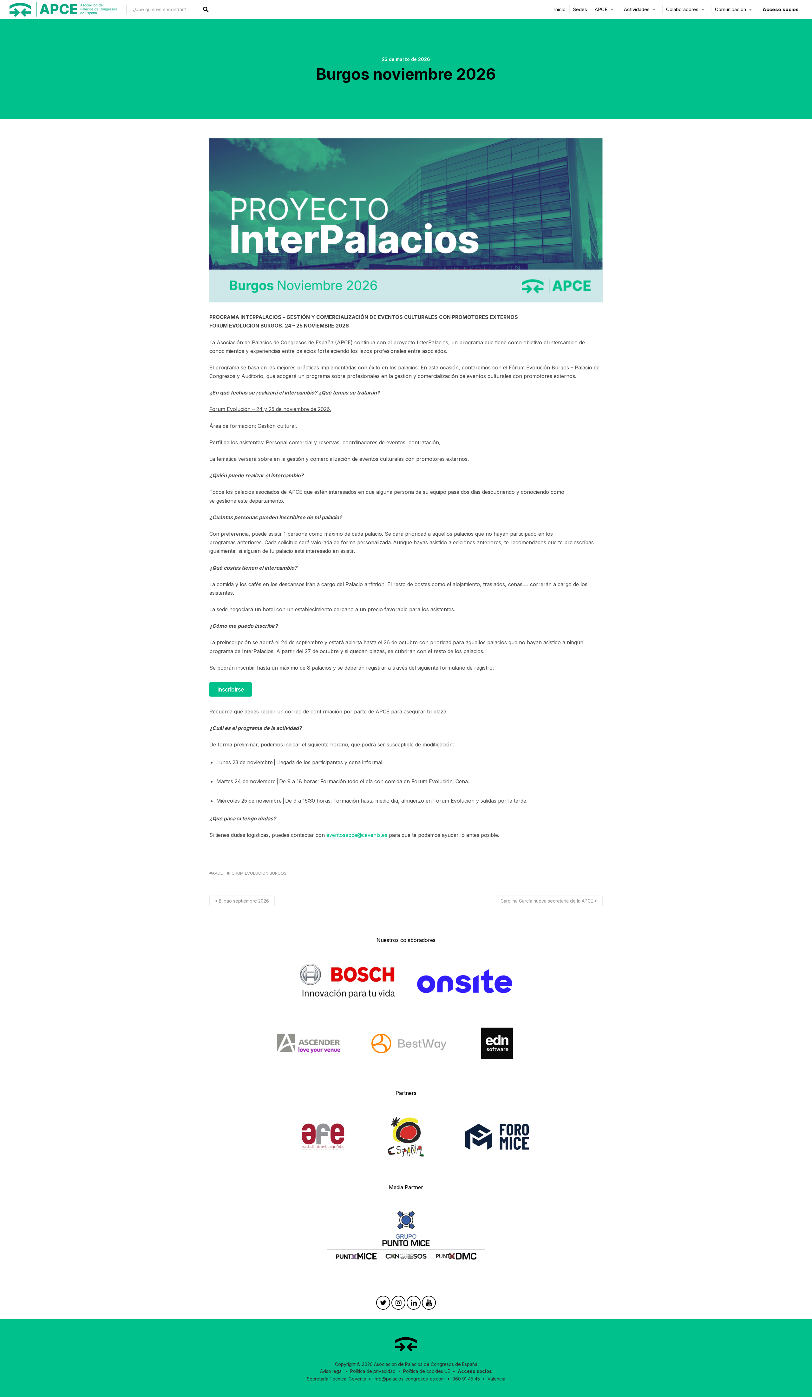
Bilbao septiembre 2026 (244, 901)
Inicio (560, 9)
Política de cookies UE (426, 1371)
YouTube (428, 1304)
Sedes (580, 9)
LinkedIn (413, 1304)
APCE (217, 873)
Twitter (383, 1304)
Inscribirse (230, 689)
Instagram (398, 1304)
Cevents (357, 1378)
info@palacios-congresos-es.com (409, 1378)
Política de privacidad (373, 1371)
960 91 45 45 (466, 1378)
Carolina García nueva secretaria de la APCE (547, 901)
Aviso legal (331, 1371)
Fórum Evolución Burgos (257, 873)
